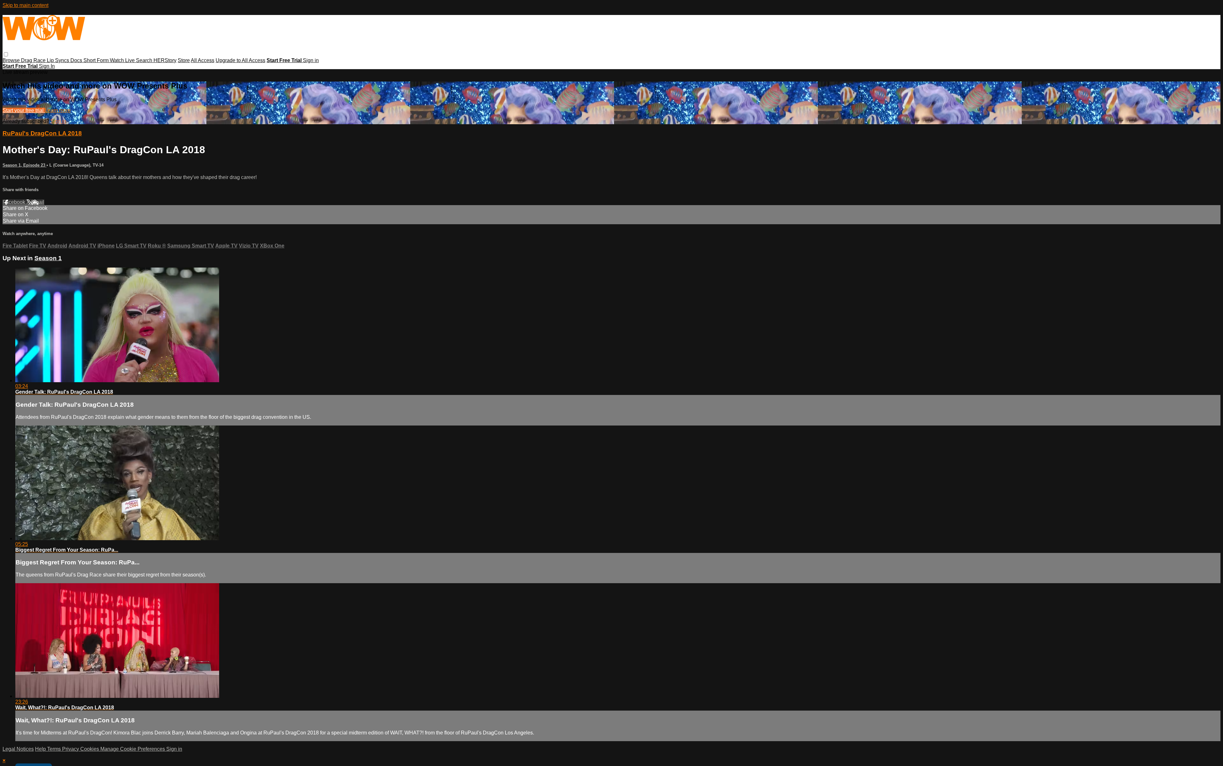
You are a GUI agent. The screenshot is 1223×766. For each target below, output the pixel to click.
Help (41, 749)
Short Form (96, 60)
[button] (6, 54)
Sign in (311, 60)
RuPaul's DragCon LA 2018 (42, 133)
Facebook (14, 202)
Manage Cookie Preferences (133, 749)
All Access (202, 60)
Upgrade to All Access (240, 60)
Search (145, 60)
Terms (54, 749)
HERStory (165, 60)
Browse (12, 60)
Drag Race (34, 60)
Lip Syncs (58, 60)
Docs (76, 60)
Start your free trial (24, 110)
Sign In (47, 66)
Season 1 (48, 258)
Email (37, 202)
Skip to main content (25, 5)
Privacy (71, 749)
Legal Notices (18, 749)
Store (184, 60)
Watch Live (123, 60)
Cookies (90, 749)
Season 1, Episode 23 (24, 165)
